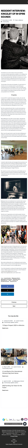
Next (14, 306)
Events (10, 368)
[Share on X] (7, 290)
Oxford (9, 280)
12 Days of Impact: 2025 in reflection (13, 325)
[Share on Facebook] (7, 286)
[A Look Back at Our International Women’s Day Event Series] (14, 356)
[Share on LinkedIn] (7, 294)
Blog (14, 442)
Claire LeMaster (19, 20)
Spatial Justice (14, 322)
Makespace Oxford (16, 278)
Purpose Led (15, 280)
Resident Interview (5, 281)
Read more (5, 328)
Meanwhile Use (4, 280)
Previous (14, 302)
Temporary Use (13, 281)
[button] (25, 424)
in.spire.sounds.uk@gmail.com (7, 271)
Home (14, 439)
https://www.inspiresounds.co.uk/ (8, 272)
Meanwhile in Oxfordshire (6, 279)
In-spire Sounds (7, 278)
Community (6, 21)
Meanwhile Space (16, 279)
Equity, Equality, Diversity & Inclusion (14, 444)
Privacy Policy (14, 436)
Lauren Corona (19, 320)
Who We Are (14, 441)
